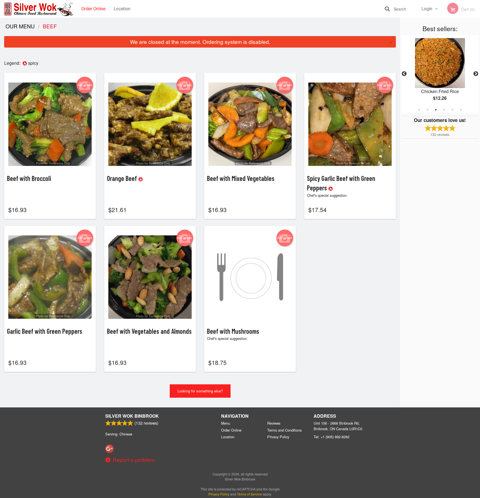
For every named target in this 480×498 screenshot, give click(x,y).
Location (122, 8)
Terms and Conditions (284, 430)
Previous (404, 74)
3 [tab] (436, 110)
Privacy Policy (278, 436)
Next (476, 74)
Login (426, 8)
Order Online (93, 8)
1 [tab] (419, 110)
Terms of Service (249, 494)
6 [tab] (461, 110)
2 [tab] (427, 110)
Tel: (331, 436)
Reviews (273, 423)
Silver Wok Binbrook (132, 416)
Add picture (85, 85)
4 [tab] (444, 110)
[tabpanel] (440, 74)
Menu (225, 423)
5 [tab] (452, 110)
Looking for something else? (200, 391)
